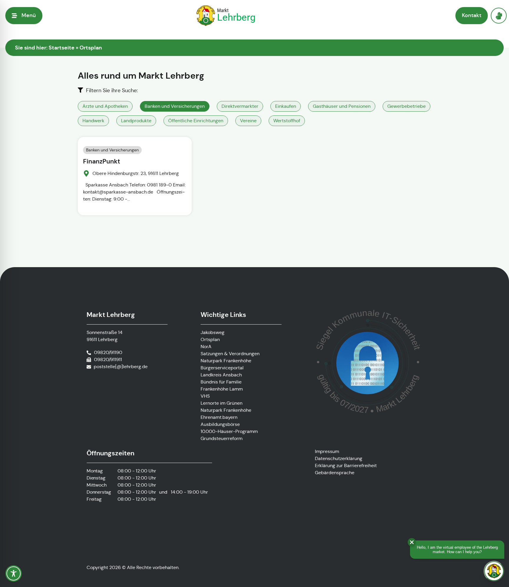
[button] (23, 15)
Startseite (62, 47)
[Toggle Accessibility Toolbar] (13, 573)
